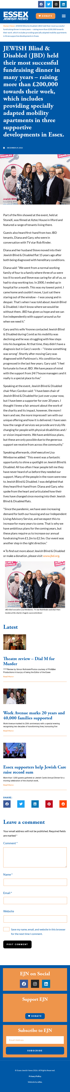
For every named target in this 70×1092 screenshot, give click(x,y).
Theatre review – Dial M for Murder (29, 661)
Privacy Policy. (35, 1076)
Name (8, 874)
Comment (10, 843)
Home (5, 26)
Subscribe (35, 1051)
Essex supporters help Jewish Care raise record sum (34, 769)
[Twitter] (48, 4)
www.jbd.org (51, 556)
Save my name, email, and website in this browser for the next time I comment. (38, 931)
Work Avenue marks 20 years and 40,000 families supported (34, 715)
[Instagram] (56, 4)
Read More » (8, 676)
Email (7, 893)
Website (8, 911)
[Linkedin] (63, 4)
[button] (64, 16)
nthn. (40, 1082)
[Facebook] (41, 4)
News (12, 26)
